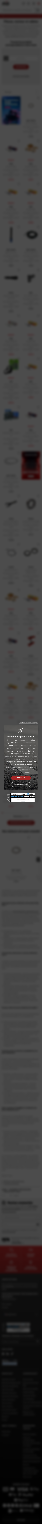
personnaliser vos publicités (17, 770)
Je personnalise (21, 784)
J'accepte (22, 778)
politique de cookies (25, 764)
